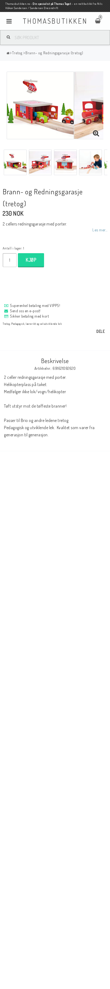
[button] (96, 133)
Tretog (17, 53)
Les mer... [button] (99, 229)
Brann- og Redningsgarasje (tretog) (54, 53)
